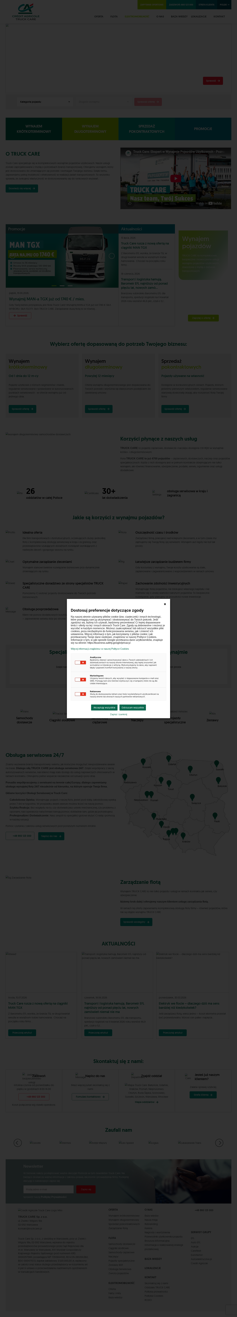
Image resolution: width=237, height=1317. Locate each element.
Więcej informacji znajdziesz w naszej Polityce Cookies (100, 648)
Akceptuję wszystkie (104, 707)
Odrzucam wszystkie (133, 707)
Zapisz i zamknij (118, 714)
